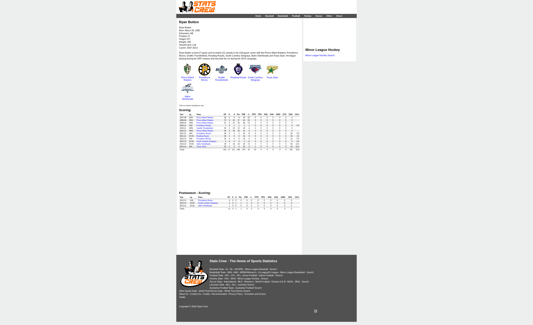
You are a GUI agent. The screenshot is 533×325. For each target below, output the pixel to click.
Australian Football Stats (222, 288)
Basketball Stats (218, 272)
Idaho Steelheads (187, 97)
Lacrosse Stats (217, 285)
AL (227, 269)
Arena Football (249, 275)
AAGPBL (238, 269)
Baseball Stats (217, 269)
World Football (262, 281)
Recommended (219, 294)
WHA (233, 278)
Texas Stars (272, 77)
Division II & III (278, 281)
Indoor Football (266, 275)
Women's (248, 281)
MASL (290, 281)
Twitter (182, 297)
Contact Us (195, 294)
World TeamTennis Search (237, 291)
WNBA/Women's (248, 272)
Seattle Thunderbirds (221, 78)
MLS (240, 281)
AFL (239, 275)
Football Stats (216, 275)
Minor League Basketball (292, 272)
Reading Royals (238, 77)
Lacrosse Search (246, 285)
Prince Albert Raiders (187, 78)
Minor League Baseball (256, 269)
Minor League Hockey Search (320, 55)
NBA (229, 272)
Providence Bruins (204, 78)
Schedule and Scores (255, 294)
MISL (297, 281)
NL (231, 269)
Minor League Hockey (248, 278)
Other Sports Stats (188, 291)
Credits (206, 294)
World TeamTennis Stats (211, 291)
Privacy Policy (236, 294)
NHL (226, 278)
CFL (233, 275)
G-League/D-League (268, 272)
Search (273, 269)
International (230, 281)
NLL (234, 285)
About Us (183, 294)
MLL (228, 285)
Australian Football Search (248, 288)
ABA (236, 272)
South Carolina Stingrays (255, 78)
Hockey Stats (216, 278)
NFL (227, 275)
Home (258, 16)
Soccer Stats (216, 281)
